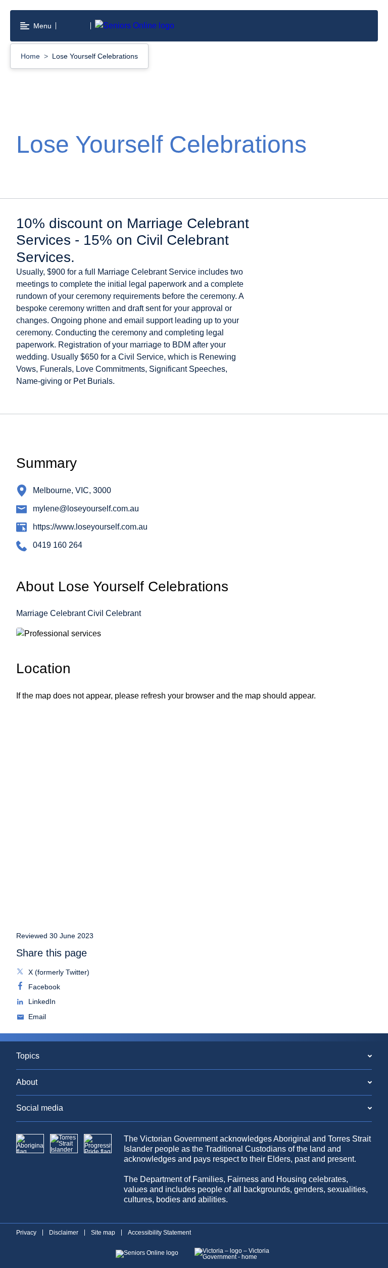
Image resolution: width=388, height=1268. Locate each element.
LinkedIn (41, 1002)
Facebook (43, 987)
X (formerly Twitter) (57, 973)
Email (36, 1017)
